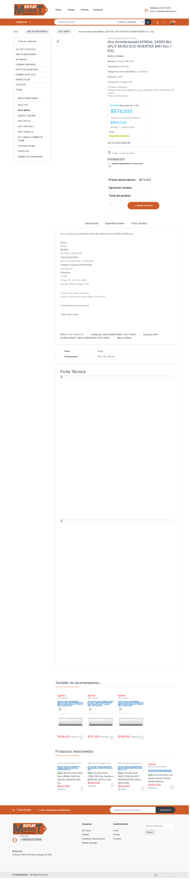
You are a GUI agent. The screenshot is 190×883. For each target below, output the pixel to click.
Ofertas (84, 10)
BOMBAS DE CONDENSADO (30, 156)
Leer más (81, 737)
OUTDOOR (21, 84)
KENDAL (128, 338)
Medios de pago (89, 843)
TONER (19, 90)
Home (58, 10)
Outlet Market (21, 875)
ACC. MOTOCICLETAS (26, 49)
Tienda (71, 10)
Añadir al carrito (145, 205)
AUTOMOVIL (21, 59)
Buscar (150, 832)
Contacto (98, 10)
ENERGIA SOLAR (23, 79)
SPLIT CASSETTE (26, 132)
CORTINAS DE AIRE (26, 146)
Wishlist (85, 834)
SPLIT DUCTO (24, 121)
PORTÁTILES (23, 151)
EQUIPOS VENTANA (27, 115)
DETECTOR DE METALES (27, 69)
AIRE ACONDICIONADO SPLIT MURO (93, 338)
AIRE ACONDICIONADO (37, 31)
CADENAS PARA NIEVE (26, 64)
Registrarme (165, 810)
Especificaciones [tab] (114, 223)
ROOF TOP (23, 105)
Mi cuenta (86, 830)
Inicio (16, 31)
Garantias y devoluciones (93, 839)
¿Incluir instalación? (127, 163)
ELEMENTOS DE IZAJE (26, 74)
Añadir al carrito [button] (80, 788)
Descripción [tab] (91, 223)
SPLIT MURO (64, 31)
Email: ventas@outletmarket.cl (163, 11)
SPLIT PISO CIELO (26, 126)
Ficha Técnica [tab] (139, 223)
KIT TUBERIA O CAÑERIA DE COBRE (30, 139)
